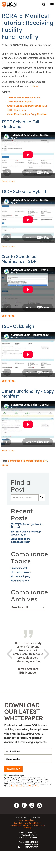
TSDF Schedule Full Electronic (23, 97)
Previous (9, 653)
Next (46, 653)
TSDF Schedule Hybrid (19, 101)
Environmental (19, 568)
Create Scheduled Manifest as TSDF (27, 105)
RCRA (4, 464)
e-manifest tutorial (31, 460)
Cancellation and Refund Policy (27, 823)
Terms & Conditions (18, 786)
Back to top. (8, 181)
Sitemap (28, 828)
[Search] (44, 4)
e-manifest (14, 460)
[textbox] (28, 607)
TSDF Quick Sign (16, 110)
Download (13, 769)
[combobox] (28, 607)
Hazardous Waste (21, 572)
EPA (45, 460)
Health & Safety (20, 580)
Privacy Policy (34, 786)
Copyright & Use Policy (21, 825)
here (35, 86)
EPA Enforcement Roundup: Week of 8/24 (26, 533)
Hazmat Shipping (20, 576)
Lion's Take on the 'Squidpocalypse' (21, 540)
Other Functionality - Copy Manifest (27, 114)
